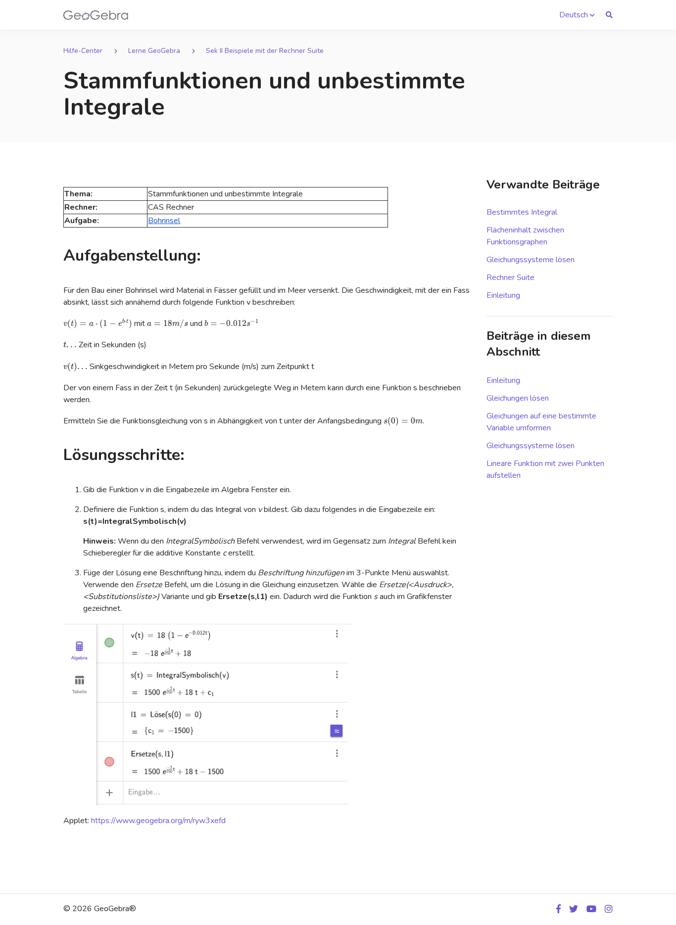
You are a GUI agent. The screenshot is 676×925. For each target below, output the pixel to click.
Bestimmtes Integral (521, 212)
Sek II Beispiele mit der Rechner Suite (265, 50)
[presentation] (97, 323)
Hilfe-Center (82, 50)
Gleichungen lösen (517, 398)
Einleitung (503, 295)
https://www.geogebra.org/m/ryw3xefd (158, 820)
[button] (577, 14)
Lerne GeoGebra (154, 50)
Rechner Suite (510, 277)
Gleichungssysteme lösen (530, 259)
